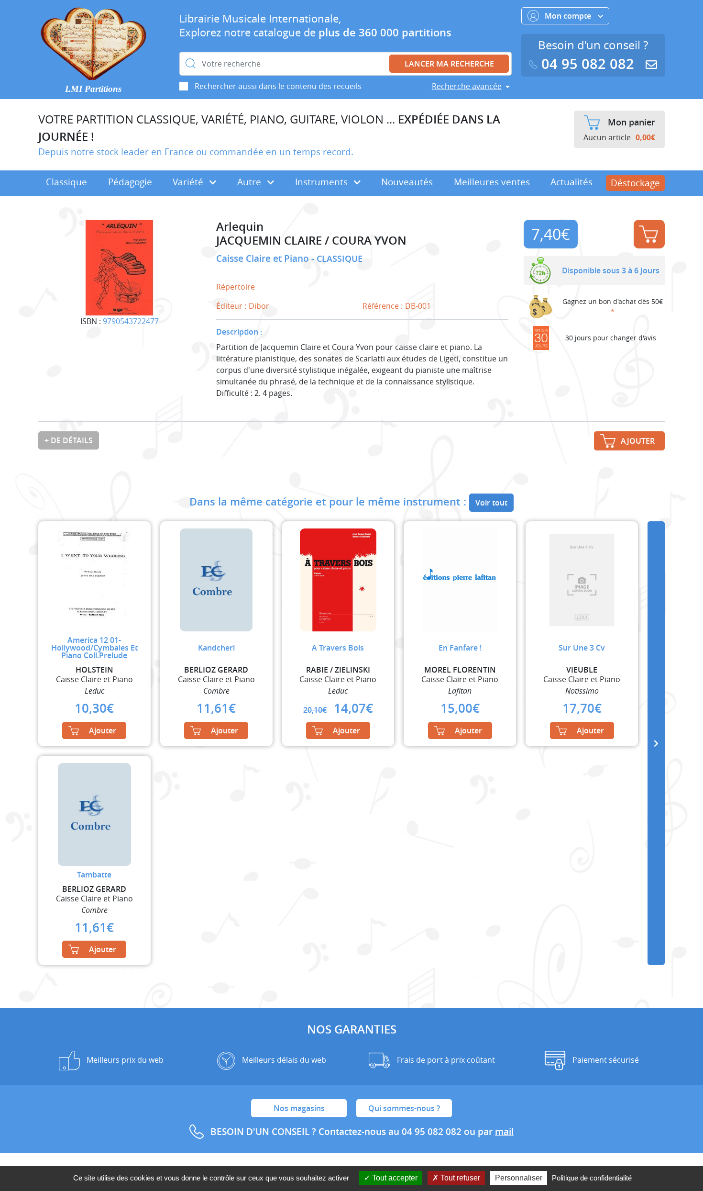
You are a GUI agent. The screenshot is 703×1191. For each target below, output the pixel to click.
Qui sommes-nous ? (404, 1108)
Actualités (571, 182)
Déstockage (635, 183)
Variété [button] (189, 182)
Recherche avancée (467, 86)
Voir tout (491, 502)
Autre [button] (250, 182)
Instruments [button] (322, 182)
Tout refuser (459, 1178)
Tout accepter (393, 1178)
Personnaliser (518, 1178)
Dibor (259, 306)
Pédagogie (130, 182)
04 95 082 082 (588, 64)
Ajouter (649, 234)
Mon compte (569, 16)
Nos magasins (299, 1108)
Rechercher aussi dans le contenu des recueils (278, 86)
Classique (66, 182)
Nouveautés (407, 182)
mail (504, 1131)
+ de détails (68, 440)
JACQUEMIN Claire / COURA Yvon (311, 240)
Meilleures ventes (492, 182)
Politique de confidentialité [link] (592, 1178)
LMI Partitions (93, 89)
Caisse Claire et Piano (263, 258)
